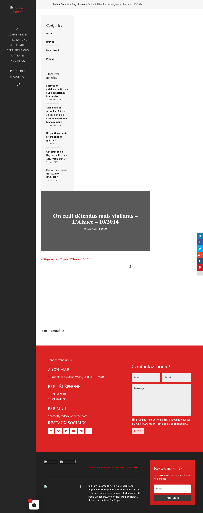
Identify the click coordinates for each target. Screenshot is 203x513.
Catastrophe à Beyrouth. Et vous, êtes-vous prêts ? (56, 155)
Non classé (52, 50)
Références (18, 45)
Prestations (18, 40)
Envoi (137, 431)
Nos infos (18, 61)
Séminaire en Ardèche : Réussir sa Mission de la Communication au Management (57, 114)
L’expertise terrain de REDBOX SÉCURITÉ (56, 174)
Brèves (50, 41)
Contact (19, 76)
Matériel (18, 56)
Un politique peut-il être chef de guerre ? (56, 137)
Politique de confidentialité (172, 424)
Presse (50, 59)
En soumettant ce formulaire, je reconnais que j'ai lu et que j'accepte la (161, 422)
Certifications (18, 50)
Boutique (19, 71)
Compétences (18, 35)
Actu (49, 33)
